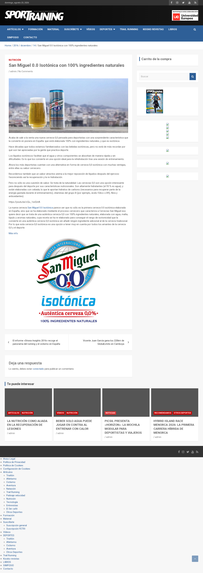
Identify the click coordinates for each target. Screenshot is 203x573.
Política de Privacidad (14, 462)
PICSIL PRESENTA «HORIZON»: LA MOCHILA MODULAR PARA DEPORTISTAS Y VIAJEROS (123, 427)
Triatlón (10, 475)
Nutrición (15, 60)
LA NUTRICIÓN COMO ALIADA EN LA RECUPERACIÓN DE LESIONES (27, 425)
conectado (38, 368)
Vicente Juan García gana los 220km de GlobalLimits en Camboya (103, 342)
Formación (35, 29)
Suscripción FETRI (15, 528)
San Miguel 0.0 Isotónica (40, 207)
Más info (13, 233)
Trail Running (129, 29)
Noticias (110, 413)
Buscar (193, 76)
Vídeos (90, 29)
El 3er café (11, 508)
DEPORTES (106, 29)
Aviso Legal (9, 458)
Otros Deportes (182, 413)
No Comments (25, 71)
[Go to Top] (195, 559)
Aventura (11, 485)
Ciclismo (10, 482)
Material (53, 29)
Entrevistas (12, 505)
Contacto (30, 37)
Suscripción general (16, 525)
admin (13, 71)
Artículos (14, 29)
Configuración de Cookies (16, 468)
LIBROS (172, 29)
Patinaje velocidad (15, 495)
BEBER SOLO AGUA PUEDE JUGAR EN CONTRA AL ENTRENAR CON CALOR (74, 425)
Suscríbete (71, 29)
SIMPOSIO (13, 37)
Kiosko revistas (153, 29)
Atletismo (11, 478)
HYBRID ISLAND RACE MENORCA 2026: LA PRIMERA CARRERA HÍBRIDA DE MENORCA (174, 427)
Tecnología (12, 502)
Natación (11, 488)
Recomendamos (162, 413)
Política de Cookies (13, 465)
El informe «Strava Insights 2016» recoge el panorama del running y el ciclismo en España (36, 342)
